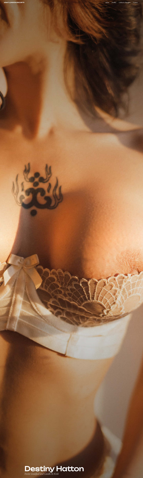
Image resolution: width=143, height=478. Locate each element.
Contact (135, 2)
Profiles (114, 2)
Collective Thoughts (124, 2)
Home (107, 2)
